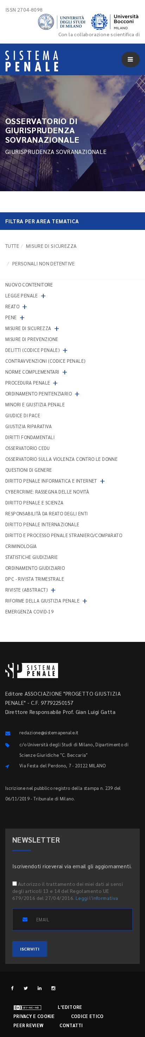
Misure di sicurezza (51, 246)
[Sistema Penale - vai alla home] (31, 61)
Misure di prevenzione (31, 339)
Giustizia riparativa (28, 426)
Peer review (28, 1025)
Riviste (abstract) (26, 590)
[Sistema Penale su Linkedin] (39, 988)
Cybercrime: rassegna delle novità (47, 492)
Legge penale (21, 295)
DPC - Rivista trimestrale (34, 579)
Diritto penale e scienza (34, 502)
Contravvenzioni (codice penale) (45, 361)
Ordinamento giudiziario (35, 568)
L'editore (70, 1007)
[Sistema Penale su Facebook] (12, 988)
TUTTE (12, 246)
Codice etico (87, 1016)
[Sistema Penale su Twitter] (26, 988)
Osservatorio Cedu (27, 448)
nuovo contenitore (29, 285)
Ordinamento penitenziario (38, 394)
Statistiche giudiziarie (31, 557)
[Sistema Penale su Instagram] (53, 988)
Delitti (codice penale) (32, 350)
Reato (12, 306)
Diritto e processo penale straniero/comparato (63, 535)
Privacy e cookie (34, 1016)
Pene (11, 317)
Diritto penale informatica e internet (51, 481)
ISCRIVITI (29, 949)
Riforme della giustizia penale (42, 601)
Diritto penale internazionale (42, 524)
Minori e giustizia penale (35, 404)
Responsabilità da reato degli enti (46, 513)
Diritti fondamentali (30, 437)
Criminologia (21, 546)
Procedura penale (27, 383)
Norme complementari (32, 372)
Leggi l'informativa (97, 898)
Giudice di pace (22, 415)
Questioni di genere (28, 470)
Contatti (71, 1025)
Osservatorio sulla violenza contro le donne (61, 459)
